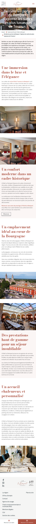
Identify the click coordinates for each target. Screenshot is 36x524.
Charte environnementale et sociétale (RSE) (11, 505)
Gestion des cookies (8, 515)
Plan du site (30, 493)
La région (5, 493)
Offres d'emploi (7, 496)
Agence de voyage (8, 502)
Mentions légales (7, 509)
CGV (3, 512)
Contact (5, 499)
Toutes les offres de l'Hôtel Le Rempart (16, 32)
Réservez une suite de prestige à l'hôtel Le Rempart (17, 206)
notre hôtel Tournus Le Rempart (19, 81)
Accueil (3, 32)
